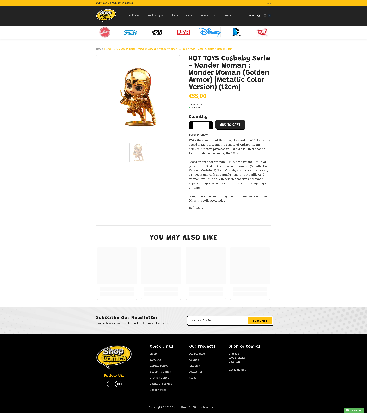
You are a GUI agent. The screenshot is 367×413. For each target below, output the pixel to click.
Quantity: (199, 117)
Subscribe (260, 320)
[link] (117, 289)
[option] (105, 32)
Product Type (155, 15)
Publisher (134, 15)
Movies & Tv (208, 15)
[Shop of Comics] (105, 32)
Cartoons (228, 15)
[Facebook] (110, 384)
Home (99, 48)
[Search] (259, 16)
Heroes (190, 15)
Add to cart (230, 125)
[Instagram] (118, 384)
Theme (174, 15)
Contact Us (355, 410)
